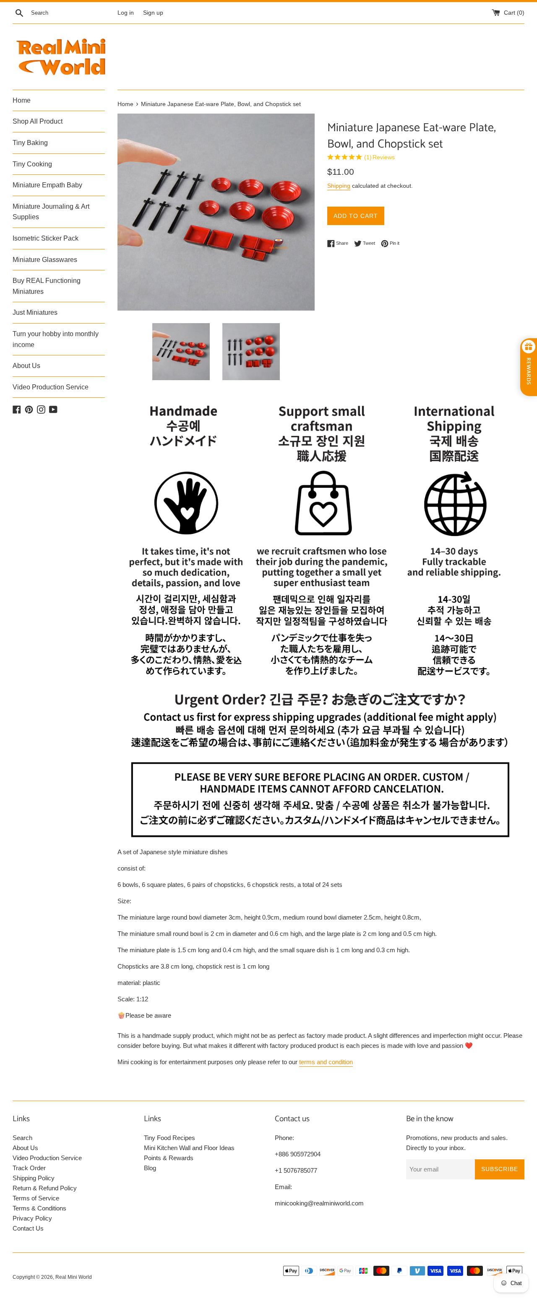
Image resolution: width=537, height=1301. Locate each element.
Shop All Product (38, 121)
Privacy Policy (32, 1218)
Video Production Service (51, 387)
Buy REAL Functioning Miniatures (47, 286)
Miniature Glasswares (45, 259)
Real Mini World (73, 1277)
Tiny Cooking (32, 164)
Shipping (338, 185)
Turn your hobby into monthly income (56, 339)
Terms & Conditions (39, 1208)
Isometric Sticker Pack (45, 238)
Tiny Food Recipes (169, 1137)
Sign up (153, 13)
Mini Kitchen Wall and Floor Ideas (189, 1147)
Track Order (29, 1167)
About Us (26, 365)
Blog (150, 1167)
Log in (125, 13)
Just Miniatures (35, 312)
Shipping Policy (34, 1178)
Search (22, 1137)
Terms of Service (36, 1198)
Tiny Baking (30, 142)
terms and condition (326, 1061)
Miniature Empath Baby (47, 185)
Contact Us (28, 1228)
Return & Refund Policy (45, 1188)
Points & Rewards (168, 1157)
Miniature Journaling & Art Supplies (51, 212)
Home (22, 100)
